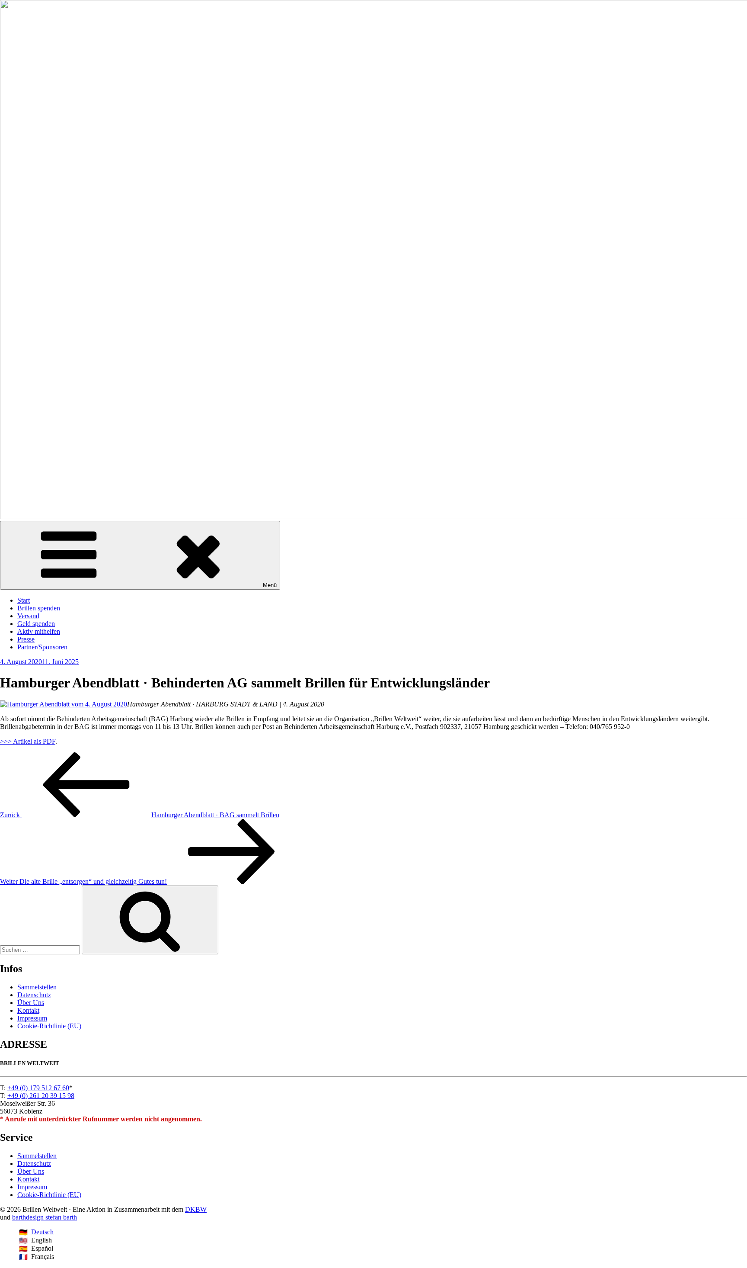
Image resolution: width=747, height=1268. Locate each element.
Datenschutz (34, 994)
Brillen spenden (38, 608)
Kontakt (28, 1010)
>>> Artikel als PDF (27, 741)
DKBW (196, 1209)
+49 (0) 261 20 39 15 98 (40, 1095)
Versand (28, 616)
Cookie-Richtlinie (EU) (49, 1026)
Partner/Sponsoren (42, 647)
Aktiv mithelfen (38, 631)
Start (23, 600)
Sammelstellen (37, 987)
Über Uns (30, 1002)
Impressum (32, 1018)
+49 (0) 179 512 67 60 (38, 1087)
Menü (270, 585)
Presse (26, 639)
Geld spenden (36, 623)
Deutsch (42, 1232)
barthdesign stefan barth (44, 1217)
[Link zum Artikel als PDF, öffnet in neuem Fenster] (63, 704)
